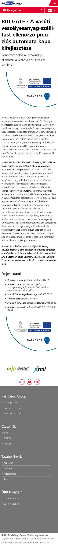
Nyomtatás (7, 538)
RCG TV (7, 438)
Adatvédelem (47, 538)
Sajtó (5, 479)
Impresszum (20, 538)
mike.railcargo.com (12, 413)
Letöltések (8, 468)
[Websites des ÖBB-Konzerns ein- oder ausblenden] (55, 3)
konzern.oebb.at (11, 498)
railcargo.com (10, 402)
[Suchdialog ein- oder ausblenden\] (42, 10)
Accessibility (34, 538)
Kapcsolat (8, 462)
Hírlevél (7, 443)
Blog (5, 432)
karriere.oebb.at (11, 503)
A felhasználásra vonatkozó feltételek (20, 542)
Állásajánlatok (10, 473)
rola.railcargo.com (12, 408)
